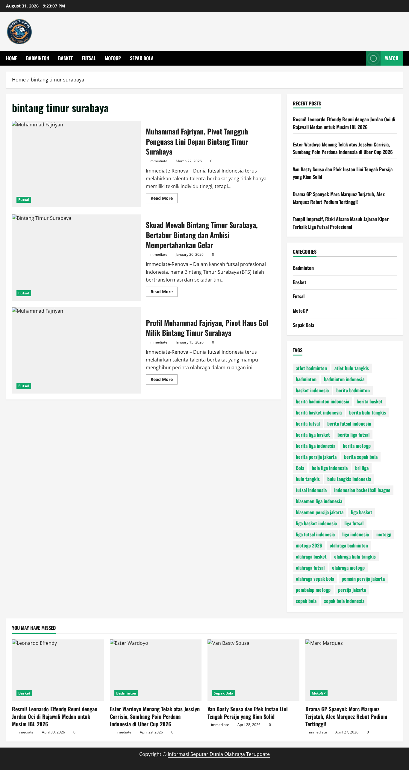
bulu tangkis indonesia (349, 478)
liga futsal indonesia (315, 534)
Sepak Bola (142, 58)
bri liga (362, 467)
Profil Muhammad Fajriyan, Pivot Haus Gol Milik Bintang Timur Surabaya (76, 350)
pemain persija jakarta (363, 578)
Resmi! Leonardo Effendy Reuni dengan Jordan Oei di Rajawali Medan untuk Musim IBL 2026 (344, 123)
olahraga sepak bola (315, 578)
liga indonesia (355, 534)
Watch (392, 58)
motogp (383, 534)
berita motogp (357, 445)
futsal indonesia (311, 490)
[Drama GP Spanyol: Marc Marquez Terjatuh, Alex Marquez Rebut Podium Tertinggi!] (351, 670)
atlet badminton (311, 368)
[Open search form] (359, 58)
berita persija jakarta (316, 456)
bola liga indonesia (330, 467)
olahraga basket (311, 556)
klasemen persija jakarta (319, 512)
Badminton (37, 58)
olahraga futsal (310, 567)
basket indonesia (312, 390)
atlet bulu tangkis (351, 368)
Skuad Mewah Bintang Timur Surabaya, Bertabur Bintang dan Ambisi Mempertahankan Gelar (76, 257)
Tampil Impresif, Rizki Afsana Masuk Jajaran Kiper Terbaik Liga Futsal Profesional (341, 222)
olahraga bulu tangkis (355, 556)
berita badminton (353, 390)
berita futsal (308, 423)
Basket (65, 58)
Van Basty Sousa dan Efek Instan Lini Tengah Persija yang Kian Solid (247, 712)
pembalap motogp (313, 589)
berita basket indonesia (319, 412)
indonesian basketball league (362, 490)
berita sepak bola (361, 456)
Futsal (89, 58)
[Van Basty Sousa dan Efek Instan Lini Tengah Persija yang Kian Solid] (253, 670)
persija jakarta (352, 589)
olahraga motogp (348, 567)
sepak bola (306, 600)
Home (11, 58)
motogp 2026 (309, 545)
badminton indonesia (344, 379)
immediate (158, 161)
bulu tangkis (308, 478)
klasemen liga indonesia (319, 501)
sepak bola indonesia (344, 600)
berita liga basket (313, 434)
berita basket (370, 401)
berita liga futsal (353, 434)
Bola (300, 467)
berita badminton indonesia (322, 401)
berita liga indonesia (315, 445)
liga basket (361, 512)
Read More (164, 199)
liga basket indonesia (316, 523)
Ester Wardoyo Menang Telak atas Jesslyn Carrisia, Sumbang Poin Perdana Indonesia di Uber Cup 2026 (343, 148)
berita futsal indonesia (349, 423)
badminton (306, 379)
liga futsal (353, 523)
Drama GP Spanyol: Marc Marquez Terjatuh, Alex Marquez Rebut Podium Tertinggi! (339, 197)
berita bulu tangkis (367, 412)
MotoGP (113, 58)
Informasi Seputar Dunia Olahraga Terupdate (219, 754)
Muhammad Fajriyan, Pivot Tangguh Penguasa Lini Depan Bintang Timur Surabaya (76, 164)
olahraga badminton (349, 545)
